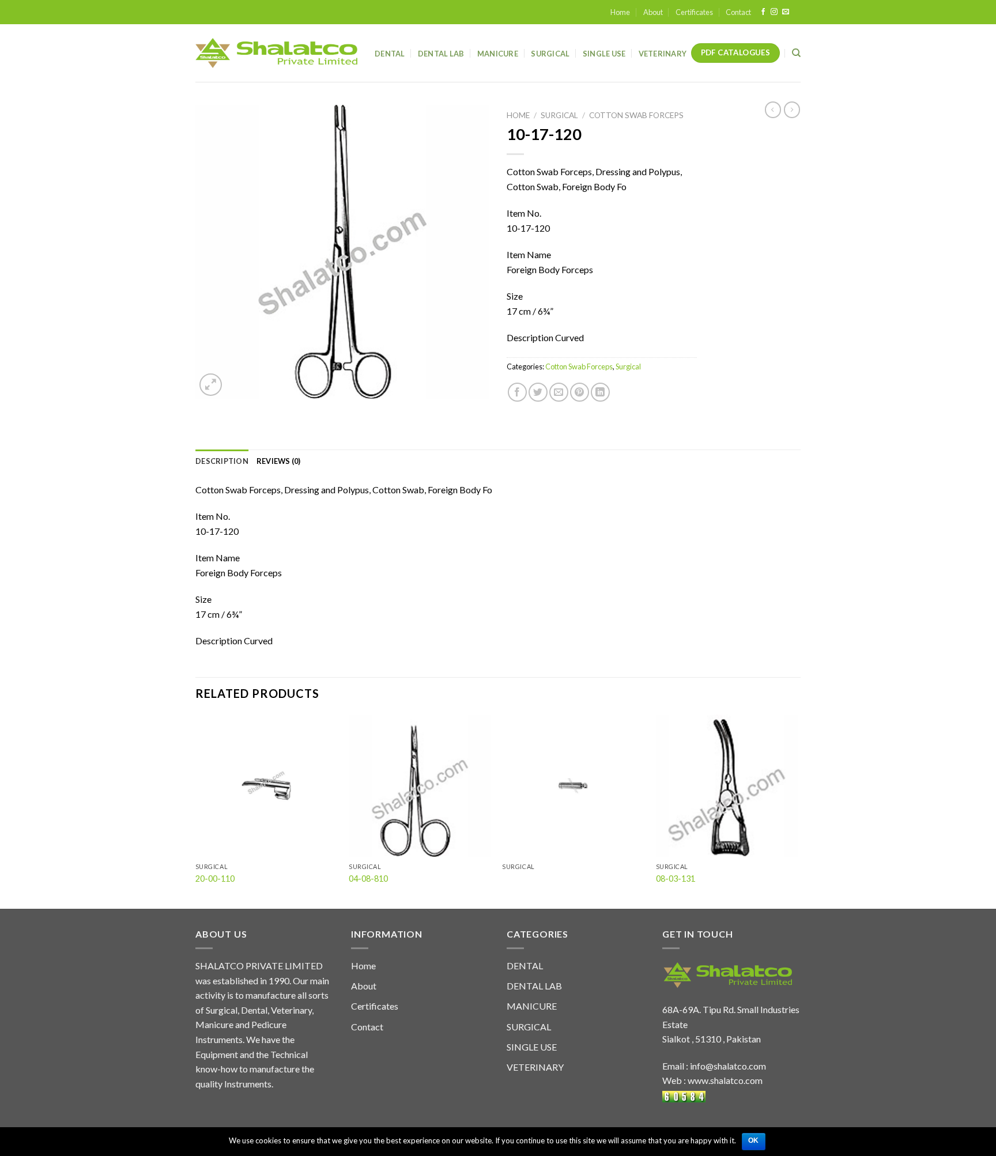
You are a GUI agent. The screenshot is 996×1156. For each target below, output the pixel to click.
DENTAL (525, 965)
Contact (738, 12)
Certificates (694, 12)
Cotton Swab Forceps (636, 115)
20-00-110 (215, 878)
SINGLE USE (532, 1046)
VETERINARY (535, 1066)
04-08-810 (368, 878)
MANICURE (532, 1005)
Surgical (550, 53)
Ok (753, 1140)
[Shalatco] (276, 53)
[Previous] (196, 810)
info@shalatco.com (728, 1065)
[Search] (796, 53)
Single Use (604, 53)
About (653, 12)
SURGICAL (529, 1026)
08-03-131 (675, 878)
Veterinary (663, 53)
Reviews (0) (278, 461)
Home (620, 12)
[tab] (221, 461)
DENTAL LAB (441, 53)
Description (221, 461)
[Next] (797, 810)
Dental (390, 53)
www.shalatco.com (725, 1080)
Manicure (497, 53)
